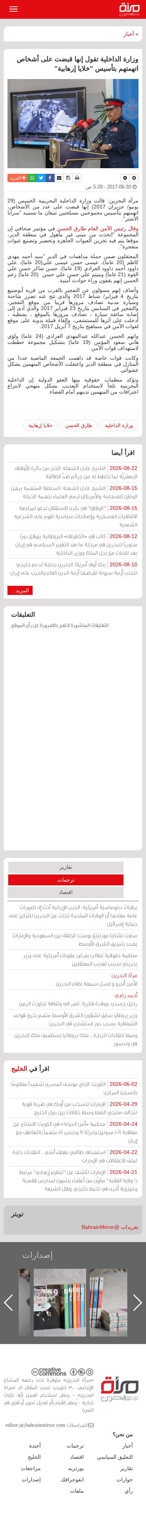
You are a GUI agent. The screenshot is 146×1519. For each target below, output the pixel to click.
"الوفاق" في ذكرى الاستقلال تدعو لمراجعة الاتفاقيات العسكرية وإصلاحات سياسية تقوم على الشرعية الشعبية (75, 516)
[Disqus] (73, 743)
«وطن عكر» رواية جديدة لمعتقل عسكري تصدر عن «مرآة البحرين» (58, 1290)
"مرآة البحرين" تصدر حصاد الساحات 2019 (114, 1286)
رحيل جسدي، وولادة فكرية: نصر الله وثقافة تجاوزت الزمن (78, 999)
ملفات (77, 1491)
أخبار (129, 34)
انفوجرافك (72, 1479)
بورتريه (76, 1468)
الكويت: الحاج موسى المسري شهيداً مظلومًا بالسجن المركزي (74, 1088)
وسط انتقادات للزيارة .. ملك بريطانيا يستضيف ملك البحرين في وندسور (75, 1039)
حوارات (124, 1479)
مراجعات (31, 1468)
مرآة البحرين (131, 9)
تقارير (66, 867)
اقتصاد (66, 892)
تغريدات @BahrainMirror (110, 1227)
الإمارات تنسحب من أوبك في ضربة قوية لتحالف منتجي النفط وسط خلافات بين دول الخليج (79, 1108)
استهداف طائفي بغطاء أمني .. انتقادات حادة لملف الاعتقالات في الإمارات (74, 1156)
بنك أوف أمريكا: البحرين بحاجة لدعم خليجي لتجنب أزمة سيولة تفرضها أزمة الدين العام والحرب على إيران (73, 568)
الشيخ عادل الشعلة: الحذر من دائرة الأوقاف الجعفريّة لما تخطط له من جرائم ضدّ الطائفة (76, 472)
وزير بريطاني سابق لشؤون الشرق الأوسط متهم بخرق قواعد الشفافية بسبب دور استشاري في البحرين (75, 1019)
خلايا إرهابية (40, 425)
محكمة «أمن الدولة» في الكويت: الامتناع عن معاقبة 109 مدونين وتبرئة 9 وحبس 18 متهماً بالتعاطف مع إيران (75, 1132)
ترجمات (65, 880)
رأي (129, 1491)
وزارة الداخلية (119, 425)
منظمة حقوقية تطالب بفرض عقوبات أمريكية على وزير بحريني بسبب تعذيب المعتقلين (80, 959)
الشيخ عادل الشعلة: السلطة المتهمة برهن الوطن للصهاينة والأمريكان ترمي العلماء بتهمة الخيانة (74, 492)
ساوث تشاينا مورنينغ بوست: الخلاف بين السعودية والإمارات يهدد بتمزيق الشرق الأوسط (75, 939)
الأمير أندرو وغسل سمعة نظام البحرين (96, 979)
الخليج (19, 1068)
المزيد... (20, 590)
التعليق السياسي (115, 1457)
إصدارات (37, 1255)
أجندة (35, 1446)
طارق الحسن (78, 425)
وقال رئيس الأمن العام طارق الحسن (97, 228)
